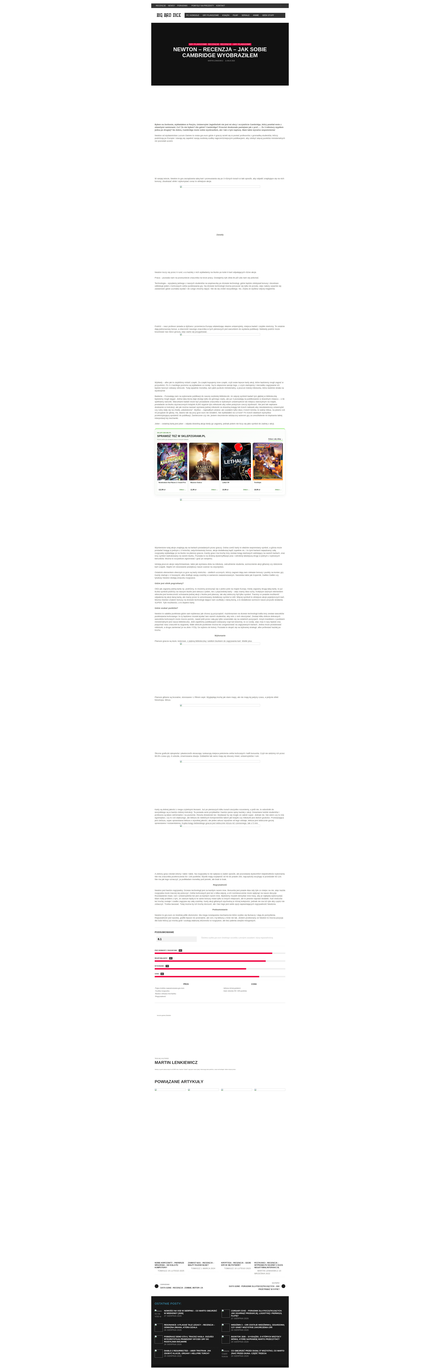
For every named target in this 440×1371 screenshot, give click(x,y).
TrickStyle (257, 482)
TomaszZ (162, 1271)
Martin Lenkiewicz (215, 61)
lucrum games (161, 1015)
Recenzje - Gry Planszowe (235, 44)
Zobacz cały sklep (275, 439)
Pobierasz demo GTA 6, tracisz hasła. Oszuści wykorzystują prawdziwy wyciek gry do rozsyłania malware (189, 1339)
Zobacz (182, 489)
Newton (168, 1015)
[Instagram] (270, 5)
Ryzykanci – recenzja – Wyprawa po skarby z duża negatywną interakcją (268, 1265)
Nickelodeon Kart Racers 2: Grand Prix (172, 482)
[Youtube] (278, 5)
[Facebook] (266, 5)
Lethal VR (225, 482)
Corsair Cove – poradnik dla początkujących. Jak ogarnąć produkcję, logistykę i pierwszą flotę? (256, 1313)
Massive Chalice (196, 482)
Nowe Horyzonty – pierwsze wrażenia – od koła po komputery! (169, 1265)
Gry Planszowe (198, 44)
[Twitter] (274, 5)
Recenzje (213, 44)
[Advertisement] (220, 102)
